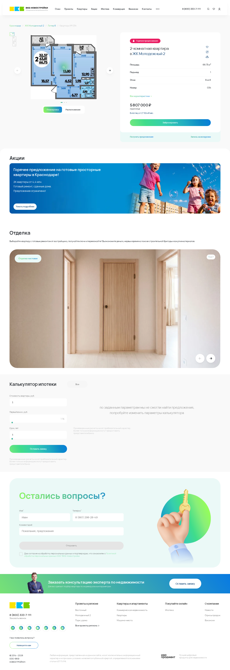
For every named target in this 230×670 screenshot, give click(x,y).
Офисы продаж (212, 615)
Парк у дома (81, 620)
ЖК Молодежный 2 (34, 25)
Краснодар (15, 25)
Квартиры (82, 8)
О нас (58, 8)
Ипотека (105, 8)
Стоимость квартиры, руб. (22, 396)
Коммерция (119, 8)
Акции (94, 8)
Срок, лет (14, 428)
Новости (209, 610)
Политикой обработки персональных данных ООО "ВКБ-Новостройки (70, 554)
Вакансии (133, 8)
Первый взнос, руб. (19, 412)
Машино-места (125, 620)
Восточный (80, 610)
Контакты (147, 8)
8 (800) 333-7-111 (191, 8)
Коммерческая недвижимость (132, 610)
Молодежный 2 (83, 615)
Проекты (68, 8)
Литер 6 (52, 25)
